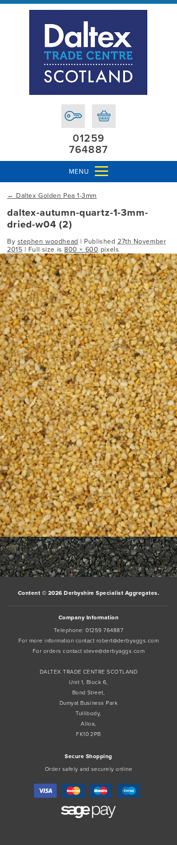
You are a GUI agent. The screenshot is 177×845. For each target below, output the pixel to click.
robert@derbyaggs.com (127, 640)
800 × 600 (81, 249)
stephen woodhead (47, 241)
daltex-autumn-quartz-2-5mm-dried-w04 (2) (67, 550)
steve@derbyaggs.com (114, 651)
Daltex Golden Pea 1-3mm (52, 196)
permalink (27, 558)
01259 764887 (88, 144)
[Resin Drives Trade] (88, 52)
